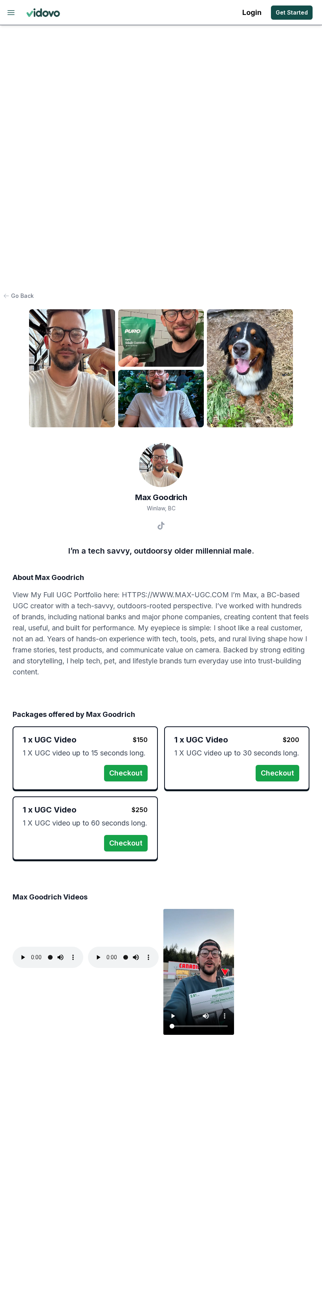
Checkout (126, 773)
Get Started (292, 12)
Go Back (22, 295)
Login (252, 12)
